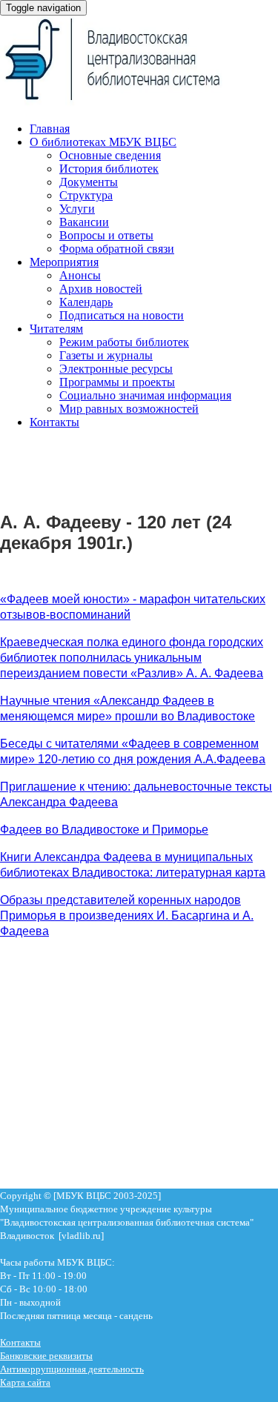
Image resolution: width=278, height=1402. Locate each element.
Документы (88, 182)
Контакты (54, 422)
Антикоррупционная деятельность (72, 1369)
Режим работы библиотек (124, 342)
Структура (86, 195)
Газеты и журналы (106, 355)
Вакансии (84, 222)
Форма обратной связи (116, 248)
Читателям (56, 328)
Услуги (77, 208)
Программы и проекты (117, 382)
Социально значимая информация (145, 395)
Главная (50, 128)
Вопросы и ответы (106, 235)
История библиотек (109, 168)
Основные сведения (110, 155)
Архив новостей (100, 288)
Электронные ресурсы (116, 368)
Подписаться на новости (121, 315)
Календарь (86, 302)
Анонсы (80, 275)
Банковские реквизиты (46, 1355)
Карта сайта (25, 1382)
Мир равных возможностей (129, 408)
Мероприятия (64, 262)
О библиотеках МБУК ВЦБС (103, 142)
